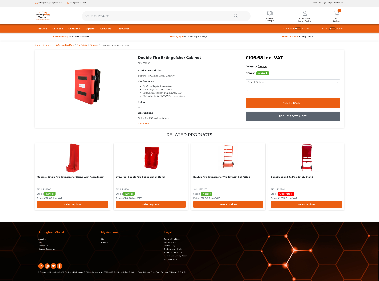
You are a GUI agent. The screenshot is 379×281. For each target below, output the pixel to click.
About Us (105, 28)
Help (40, 242)
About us (42, 239)
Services (57, 28)
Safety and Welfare (65, 45)
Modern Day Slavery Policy (175, 256)
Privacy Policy (170, 242)
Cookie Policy (169, 246)
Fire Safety (82, 45)
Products (41, 28)
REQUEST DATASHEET (293, 116)
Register (104, 242)
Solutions (74, 28)
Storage (94, 45)
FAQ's (330, 3)
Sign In (104, 239)
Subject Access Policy (173, 252)
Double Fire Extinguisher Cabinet (115, 45)
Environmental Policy (173, 249)
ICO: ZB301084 (170, 259)
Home (37, 45)
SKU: (144, 63)
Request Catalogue (46, 249)
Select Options (72, 204)
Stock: (257, 73)
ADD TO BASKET (293, 103)
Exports (90, 28)
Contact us (338, 3)
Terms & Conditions (172, 239)
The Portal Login (319, 3)
